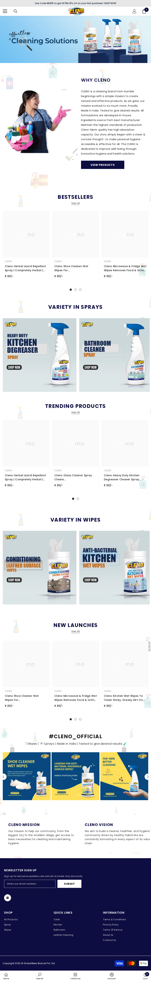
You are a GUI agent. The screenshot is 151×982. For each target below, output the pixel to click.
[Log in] (134, 11)
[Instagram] (7, 897)
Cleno (8, 261)
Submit (69, 884)
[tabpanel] (26, 247)
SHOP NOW (110, 3)
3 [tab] (80, 290)
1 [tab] (71, 290)
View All (75, 203)
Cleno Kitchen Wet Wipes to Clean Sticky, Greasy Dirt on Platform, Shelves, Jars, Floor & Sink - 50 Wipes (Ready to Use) (124, 698)
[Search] (15, 11)
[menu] (5, 11)
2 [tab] (75, 290)
